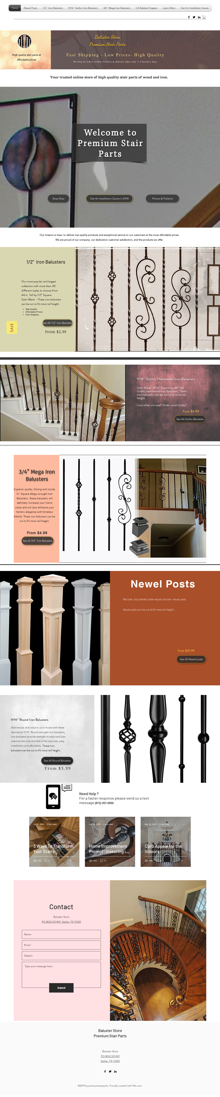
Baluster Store (107, 37)
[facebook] (189, 17)
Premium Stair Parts (107, 44)
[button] (169, 8)
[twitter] (194, 17)
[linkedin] (199, 17)
